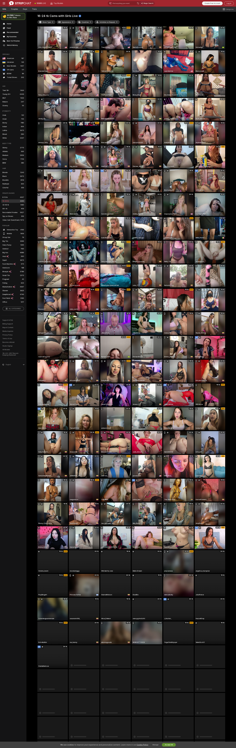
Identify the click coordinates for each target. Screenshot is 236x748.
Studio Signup (7, 346)
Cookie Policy (142, 745)
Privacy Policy (7, 335)
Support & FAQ (7, 320)
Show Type (47, 22)
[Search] (138, 3)
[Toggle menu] (4, 3)
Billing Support (7, 324)
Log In (229, 3)
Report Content (7, 327)
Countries (85, 22)
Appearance (66, 22)
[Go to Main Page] (20, 3)
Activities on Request (107, 22)
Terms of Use (7, 338)
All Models (6, 350)
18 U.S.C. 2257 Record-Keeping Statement (10, 354)
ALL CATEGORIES (15, 309)
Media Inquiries (7, 331)
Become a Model (8, 342)
